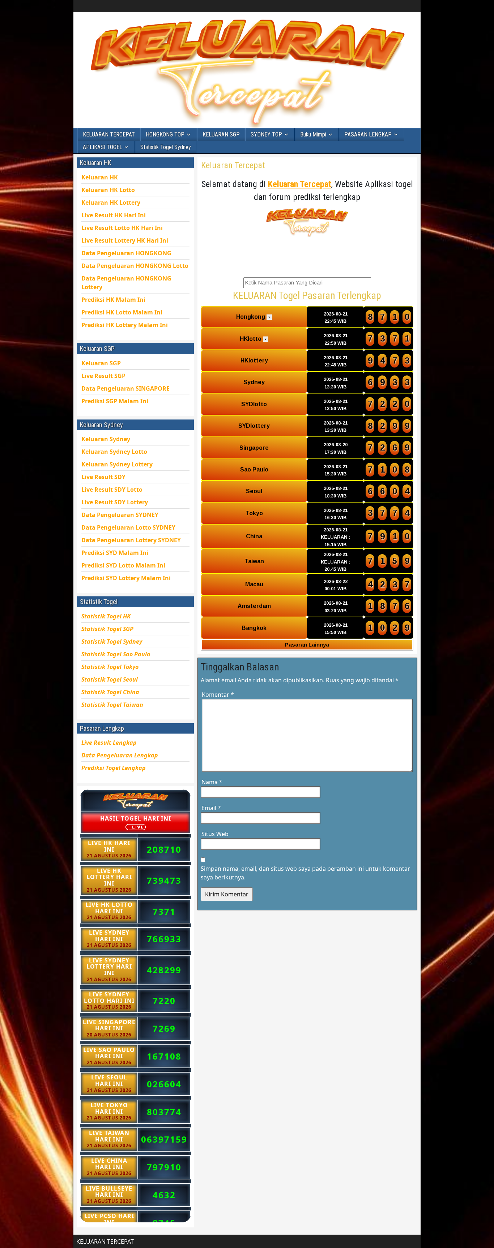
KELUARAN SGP (221, 134)
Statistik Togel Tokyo (110, 667)
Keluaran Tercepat (233, 165)
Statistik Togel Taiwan (112, 705)
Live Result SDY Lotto (111, 489)
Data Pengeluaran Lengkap (119, 755)
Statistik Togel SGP (107, 629)
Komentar (218, 695)
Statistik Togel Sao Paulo (115, 654)
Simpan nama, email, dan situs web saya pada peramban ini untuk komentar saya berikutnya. (305, 873)
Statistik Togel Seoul (109, 679)
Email (211, 808)
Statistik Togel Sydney (165, 147)
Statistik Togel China (110, 692)
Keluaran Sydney (105, 439)
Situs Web (215, 834)
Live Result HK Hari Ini (122, 228)
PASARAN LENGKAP (368, 134)
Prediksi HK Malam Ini (124, 325)
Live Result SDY (114, 502)
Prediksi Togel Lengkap (113, 768)
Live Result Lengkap (109, 743)
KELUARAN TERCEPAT (109, 134)
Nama (211, 782)
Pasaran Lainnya (307, 645)
